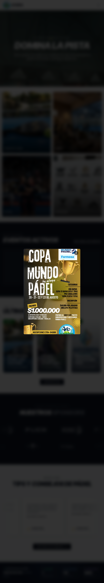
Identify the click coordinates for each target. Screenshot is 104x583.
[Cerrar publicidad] (76, 253)
